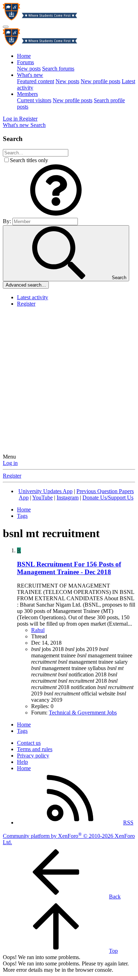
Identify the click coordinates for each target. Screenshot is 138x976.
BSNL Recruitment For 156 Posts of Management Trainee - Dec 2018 (69, 568)
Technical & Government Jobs (83, 713)
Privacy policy (33, 756)
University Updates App (45, 491)
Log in (10, 463)
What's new (30, 75)
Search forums (58, 69)
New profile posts (100, 81)
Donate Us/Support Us (107, 498)
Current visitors (34, 100)
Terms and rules (34, 749)
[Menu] (5, 27)
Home (24, 56)
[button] (56, 214)
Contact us (29, 743)
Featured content (35, 81)
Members (27, 94)
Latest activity (32, 297)
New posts (29, 69)
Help (22, 762)
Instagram (68, 498)
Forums (25, 62)
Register (26, 304)
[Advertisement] (69, 381)
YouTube (42, 498)
